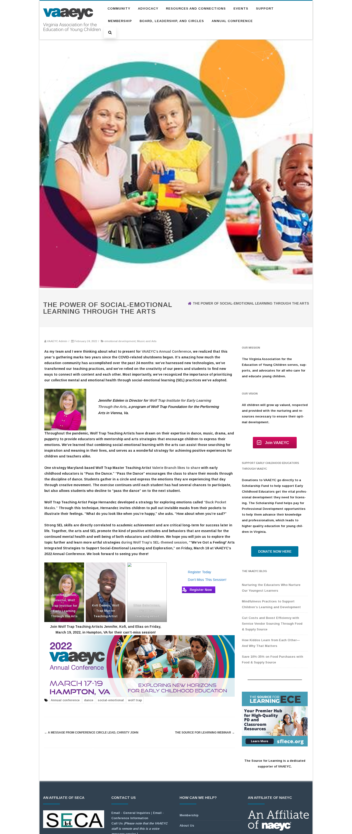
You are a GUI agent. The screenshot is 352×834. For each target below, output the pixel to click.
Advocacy (148, 8)
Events (240, 8)
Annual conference (65, 700)
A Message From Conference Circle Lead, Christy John (91, 732)
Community (119, 8)
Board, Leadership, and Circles (172, 21)
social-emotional (111, 700)
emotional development (120, 341)
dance (88, 700)
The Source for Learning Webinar (205, 732)
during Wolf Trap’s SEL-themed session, (154, 542)
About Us (187, 825)
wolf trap (135, 700)
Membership (120, 21)
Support (265, 8)
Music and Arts (147, 341)
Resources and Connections (196, 8)
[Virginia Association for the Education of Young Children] (72, 36)
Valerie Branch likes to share (176, 468)
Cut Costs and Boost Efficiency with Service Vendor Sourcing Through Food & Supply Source (272, 623)
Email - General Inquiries (130, 813)
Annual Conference (232, 21)
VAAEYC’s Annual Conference (166, 351)
